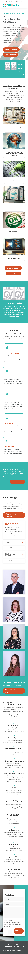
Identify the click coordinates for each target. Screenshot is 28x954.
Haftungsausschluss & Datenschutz (14, 946)
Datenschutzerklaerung (14, 944)
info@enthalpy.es (19, 1)
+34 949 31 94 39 (9, 1)
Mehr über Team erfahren (11, 690)
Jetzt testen (10, 55)
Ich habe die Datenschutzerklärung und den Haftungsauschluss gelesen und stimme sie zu (12, 923)
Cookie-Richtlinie (14, 948)
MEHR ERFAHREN (11, 49)
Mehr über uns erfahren (11, 515)
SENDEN (18, 931)
